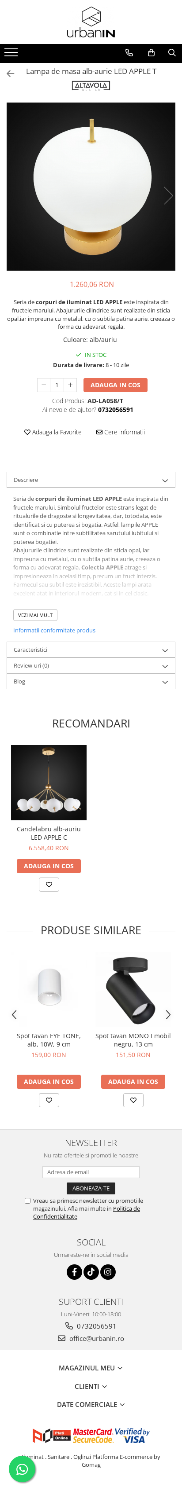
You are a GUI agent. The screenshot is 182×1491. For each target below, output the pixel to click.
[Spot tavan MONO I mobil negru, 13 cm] (133, 989)
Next (168, 196)
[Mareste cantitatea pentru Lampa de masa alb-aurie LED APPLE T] (70, 385)
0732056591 (96, 1326)
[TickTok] (91, 1272)
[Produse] (12, 55)
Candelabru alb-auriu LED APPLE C (49, 833)
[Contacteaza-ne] (129, 53)
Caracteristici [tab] (30, 650)
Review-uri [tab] (31, 665)
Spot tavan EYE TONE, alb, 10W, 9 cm (49, 1040)
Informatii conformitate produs (54, 630)
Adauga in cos (115, 385)
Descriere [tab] (26, 480)
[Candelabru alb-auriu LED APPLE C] (49, 782)
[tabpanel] (91, 187)
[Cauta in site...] (172, 53)
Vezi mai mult (35, 615)
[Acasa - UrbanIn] (91, 22)
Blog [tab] (19, 681)
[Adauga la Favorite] (49, 885)
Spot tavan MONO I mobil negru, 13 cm (133, 1040)
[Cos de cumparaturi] (151, 53)
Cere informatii (123, 432)
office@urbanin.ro (96, 1338)
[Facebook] (74, 1272)
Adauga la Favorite (56, 432)
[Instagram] (108, 1272)
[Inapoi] (6, 74)
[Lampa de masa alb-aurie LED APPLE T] (91, 187)
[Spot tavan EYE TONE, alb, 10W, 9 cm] (49, 989)
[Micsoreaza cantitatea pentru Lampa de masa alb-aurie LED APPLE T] (43, 385)
